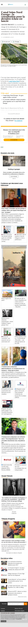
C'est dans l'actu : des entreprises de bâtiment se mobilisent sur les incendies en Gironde (11, 246)
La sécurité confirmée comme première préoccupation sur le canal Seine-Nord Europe (14, 101)
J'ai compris (3, 621)
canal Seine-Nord (14, 81)
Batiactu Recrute (19, 608)
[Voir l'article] (25, 247)
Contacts (3, 608)
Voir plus (14, 511)
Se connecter (18, 120)
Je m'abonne (14, 139)
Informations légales (19, 610)
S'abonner (14, 513)
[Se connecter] (25, 4)
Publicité (3, 610)
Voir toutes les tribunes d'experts (14, 553)
